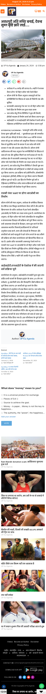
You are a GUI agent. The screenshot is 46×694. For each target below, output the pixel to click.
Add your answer (8, 417)
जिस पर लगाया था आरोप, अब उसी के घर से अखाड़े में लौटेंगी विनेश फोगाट (22, 497)
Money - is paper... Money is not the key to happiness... (22, 407)
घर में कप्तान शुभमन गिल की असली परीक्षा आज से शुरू (22, 626)
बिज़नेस (39, 650)
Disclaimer (26, 4)
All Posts (15, 76)
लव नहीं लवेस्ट (7, 595)
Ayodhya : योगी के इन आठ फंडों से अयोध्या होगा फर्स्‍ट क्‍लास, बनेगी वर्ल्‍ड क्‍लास (11, 356)
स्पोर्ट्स (5, 653)
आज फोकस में (31, 650)
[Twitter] (24, 677)
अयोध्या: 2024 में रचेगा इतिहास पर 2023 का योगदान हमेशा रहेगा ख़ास (32, 356)
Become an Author (14, 4)
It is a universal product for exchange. (21, 395)
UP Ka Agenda (27, 339)
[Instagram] (32, 677)
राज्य (19, 650)
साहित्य (14, 653)
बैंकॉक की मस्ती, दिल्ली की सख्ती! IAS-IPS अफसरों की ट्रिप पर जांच (22, 531)
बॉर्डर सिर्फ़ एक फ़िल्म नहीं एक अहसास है (17, 564)
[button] (2, 11)
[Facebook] (20, 677)
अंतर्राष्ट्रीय (13, 650)
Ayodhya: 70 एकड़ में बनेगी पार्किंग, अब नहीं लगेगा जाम (9, 368)
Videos (3, 4)
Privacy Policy (36, 4)
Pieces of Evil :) (10, 399)
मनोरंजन (21, 653)
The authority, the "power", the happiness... (24, 413)
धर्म (30, 653)
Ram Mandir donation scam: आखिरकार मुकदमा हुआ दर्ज (22, 463)
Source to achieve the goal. (16, 402)
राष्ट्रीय (6, 650)
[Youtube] (28, 677)
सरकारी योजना (38, 653)
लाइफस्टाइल (21, 655)
